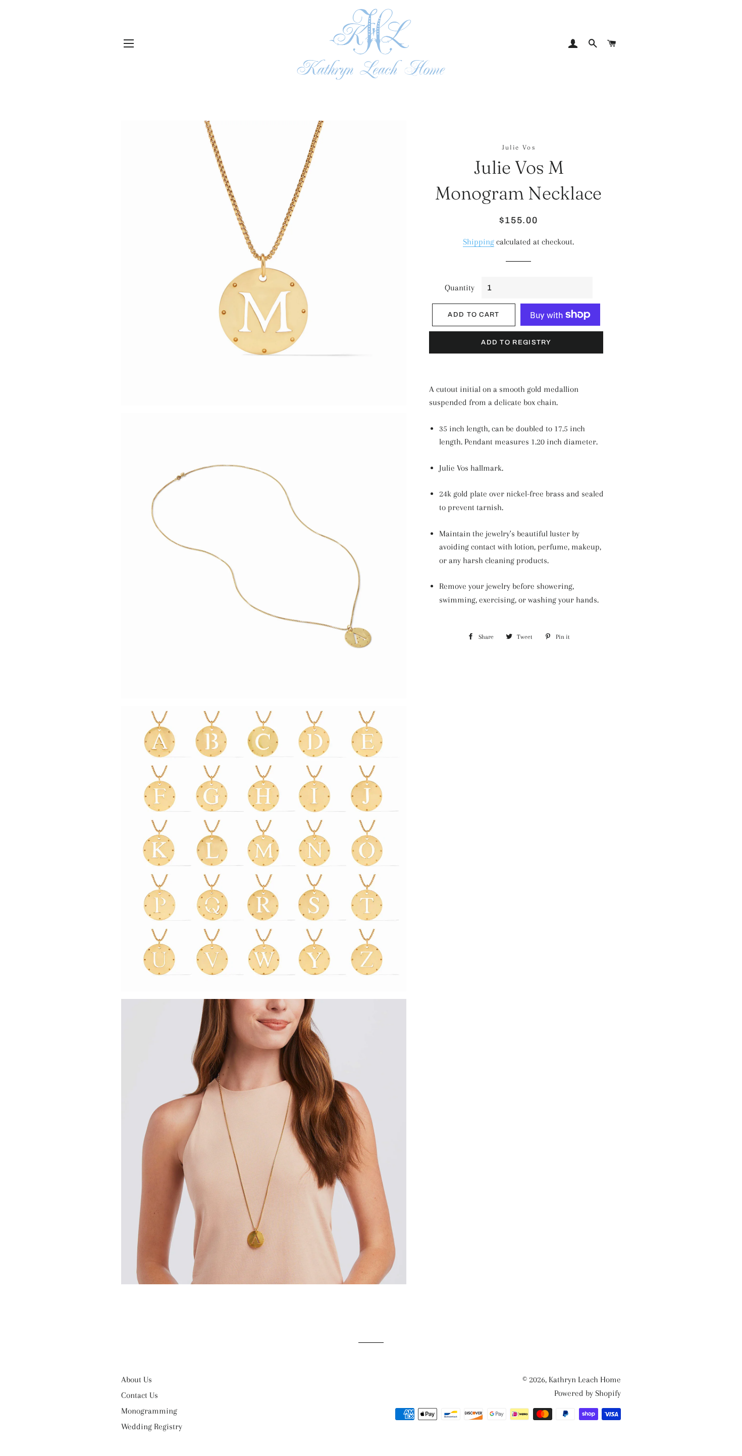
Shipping (478, 241)
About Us (136, 1379)
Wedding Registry (151, 1426)
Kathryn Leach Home (585, 1379)
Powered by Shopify (587, 1393)
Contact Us (139, 1395)
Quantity (459, 287)
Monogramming (149, 1411)
